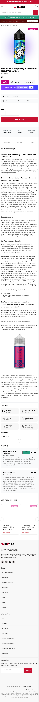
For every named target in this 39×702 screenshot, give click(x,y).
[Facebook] (2, 561)
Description (6, 142)
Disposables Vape (10, 386)
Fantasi (15, 25)
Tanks (18, 386)
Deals (32, 142)
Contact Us (6, 633)
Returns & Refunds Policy (13, 689)
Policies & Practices (8, 648)
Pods (3, 598)
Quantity (4, 109)
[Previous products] (2, 519)
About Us (5, 628)
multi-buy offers (11, 557)
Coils (3, 603)
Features (19, 142)
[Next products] (37, 519)
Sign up (28, 670)
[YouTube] (13, 561)
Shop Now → (32, 21)
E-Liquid (9, 25)
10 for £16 (18, 556)
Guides (4, 623)
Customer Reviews (8, 643)
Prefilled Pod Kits (7, 582)
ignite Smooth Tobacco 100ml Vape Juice (8, 527)
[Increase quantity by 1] (16, 113)
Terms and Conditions (13, 686)
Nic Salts (5, 592)
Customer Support (8, 638)
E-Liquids (5, 577)
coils (25, 386)
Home (3, 25)
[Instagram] (6, 561)
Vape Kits (5, 587)
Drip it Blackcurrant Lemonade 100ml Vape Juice (28, 527)
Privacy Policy (27, 686)
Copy (31, 87)
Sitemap (5, 654)
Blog (3, 618)
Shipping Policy (28, 689)
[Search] (35, 12)
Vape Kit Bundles (7, 572)
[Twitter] (10, 561)
